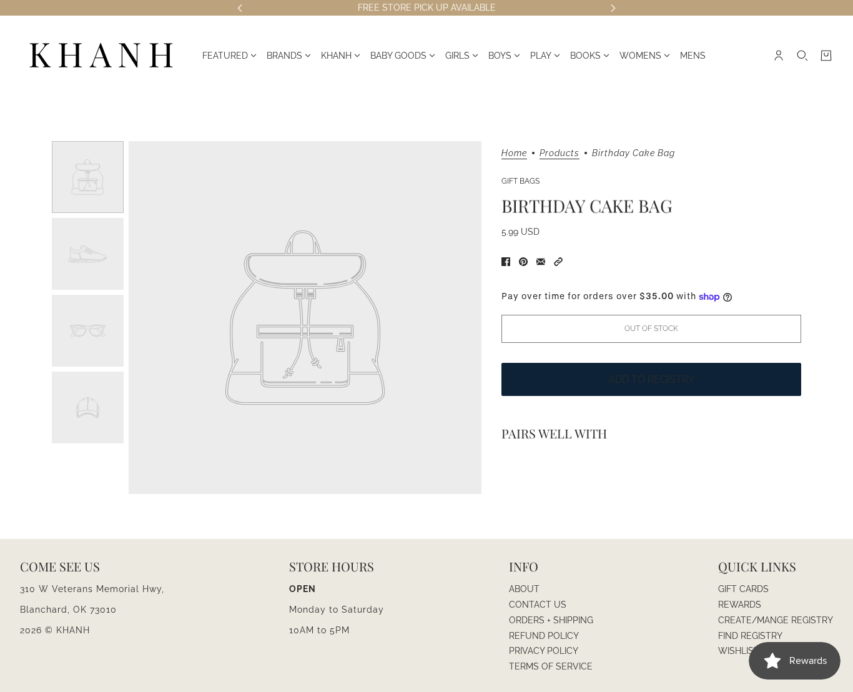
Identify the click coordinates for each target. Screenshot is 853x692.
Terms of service (551, 666)
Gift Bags (520, 181)
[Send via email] (541, 262)
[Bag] (826, 55)
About (524, 589)
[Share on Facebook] (506, 262)
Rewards (739, 605)
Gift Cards (743, 589)
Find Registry (750, 636)
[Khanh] (101, 56)
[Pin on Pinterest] (523, 262)
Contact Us (537, 605)
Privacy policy (543, 651)
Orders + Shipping (551, 620)
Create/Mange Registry (775, 620)
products (559, 153)
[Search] (802, 55)
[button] (558, 262)
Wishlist (738, 651)
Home (514, 153)
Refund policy (544, 636)
